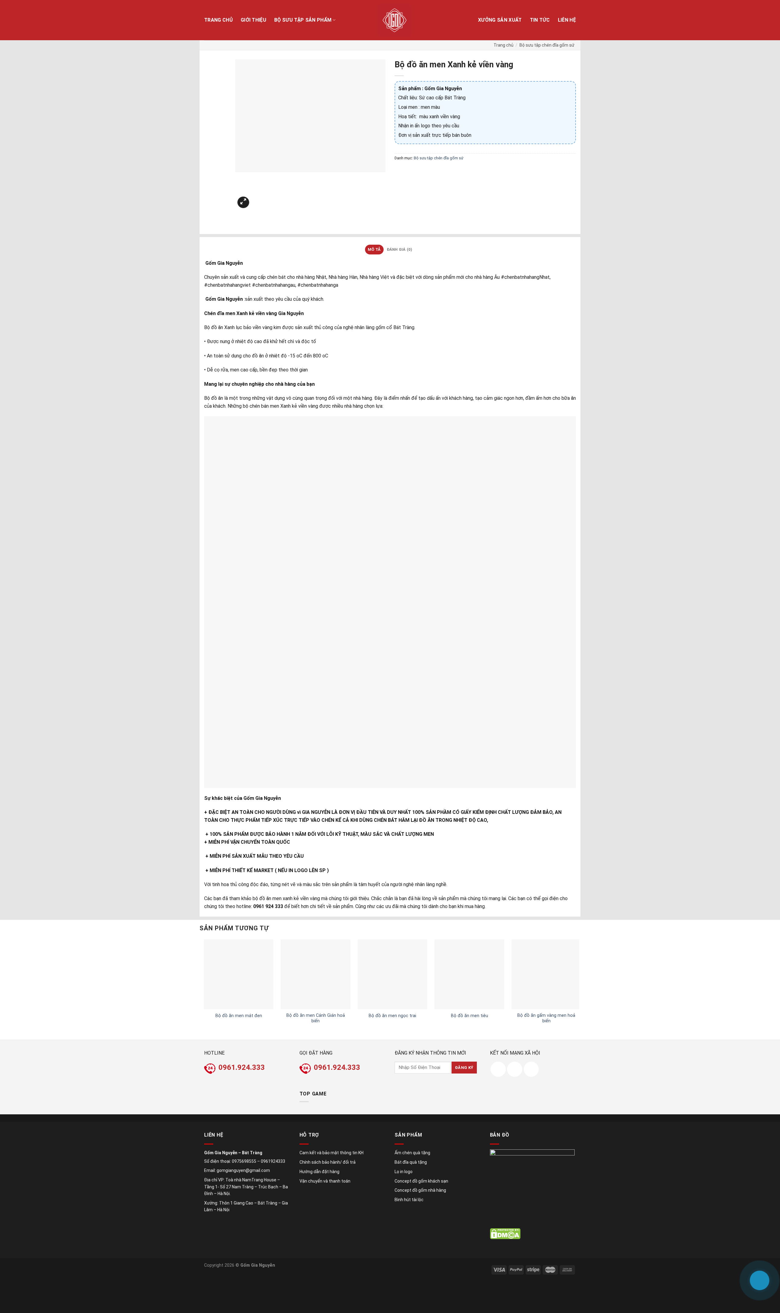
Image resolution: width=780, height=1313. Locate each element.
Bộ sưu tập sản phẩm (303, 20)
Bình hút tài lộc (409, 1199)
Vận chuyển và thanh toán (325, 1181)
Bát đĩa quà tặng (411, 1162)
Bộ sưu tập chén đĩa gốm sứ (546, 45)
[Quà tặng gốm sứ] (394, 20)
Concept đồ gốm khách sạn (421, 1181)
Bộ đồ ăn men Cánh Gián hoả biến (315, 1018)
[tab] (374, 249)
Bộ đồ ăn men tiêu (469, 1015)
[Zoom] (243, 202)
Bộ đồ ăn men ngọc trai (392, 1015)
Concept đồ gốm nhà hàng (420, 1190)
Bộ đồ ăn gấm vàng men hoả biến (546, 1018)
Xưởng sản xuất (500, 20)
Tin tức (540, 20)
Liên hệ (567, 20)
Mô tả (374, 249)
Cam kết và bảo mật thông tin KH (331, 1152)
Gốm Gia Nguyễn (257, 1265)
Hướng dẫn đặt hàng (319, 1171)
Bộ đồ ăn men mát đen (238, 1015)
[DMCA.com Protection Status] (505, 1233)
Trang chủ (218, 20)
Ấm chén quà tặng (412, 1152)
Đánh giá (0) (399, 249)
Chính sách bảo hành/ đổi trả (328, 1162)
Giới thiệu (253, 20)
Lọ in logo (404, 1171)
